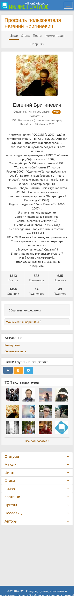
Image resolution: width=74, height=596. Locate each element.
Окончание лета (15, 351)
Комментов (36, 277)
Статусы (12, 456)
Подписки (60, 290)
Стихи (10, 480)
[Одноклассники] (18, 370)
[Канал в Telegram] (28, 370)
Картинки (12, 496)
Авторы (11, 521)
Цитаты (11, 472)
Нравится (60, 277)
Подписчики (37, 290)
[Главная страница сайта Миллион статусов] (24, 5)
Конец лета (12, 345)
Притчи (11, 504)
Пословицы (14, 512)
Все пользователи (37, 441)
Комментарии (54, 35)
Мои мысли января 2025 (22, 322)
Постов (13, 277)
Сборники (37, 44)
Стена (25, 35)
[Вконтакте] (8, 370)
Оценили (13, 290)
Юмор (10, 488)
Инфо (14, 35)
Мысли (10, 464)
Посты (37, 35)
